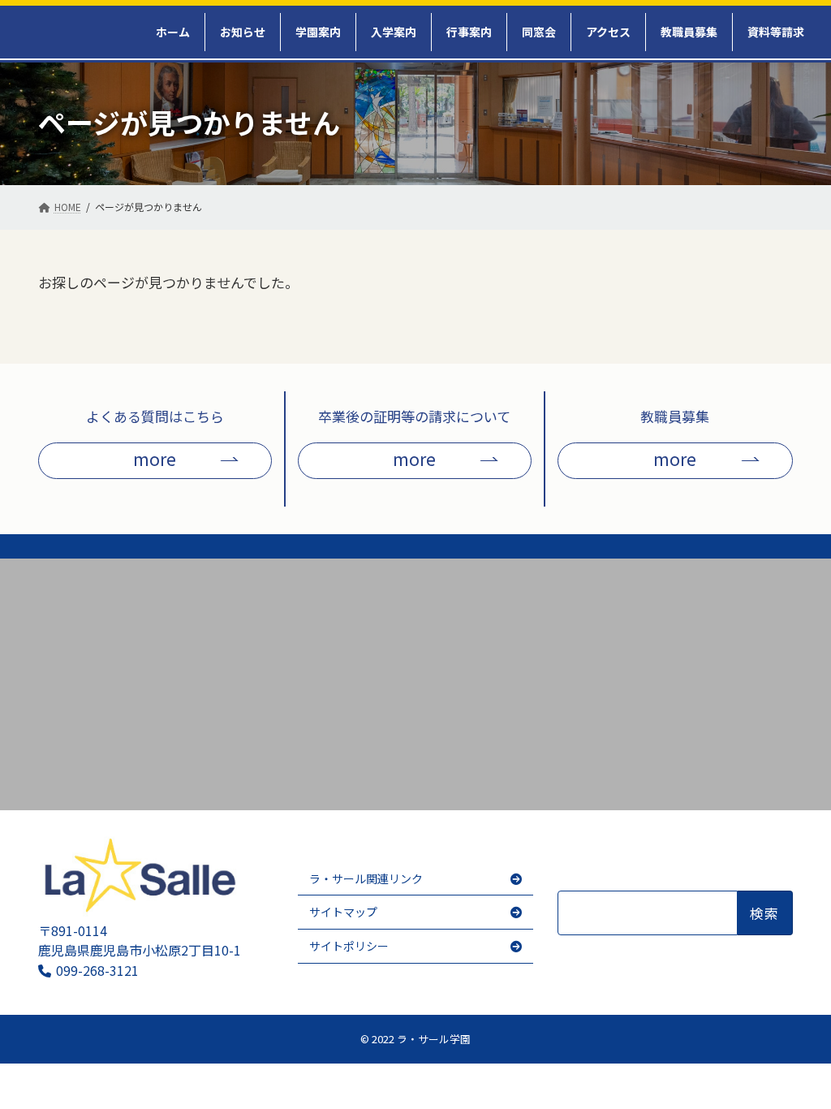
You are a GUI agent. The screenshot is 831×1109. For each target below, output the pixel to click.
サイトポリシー (349, 946)
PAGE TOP (799, 1081)
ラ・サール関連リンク (366, 878)
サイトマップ (343, 912)
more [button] (154, 458)
